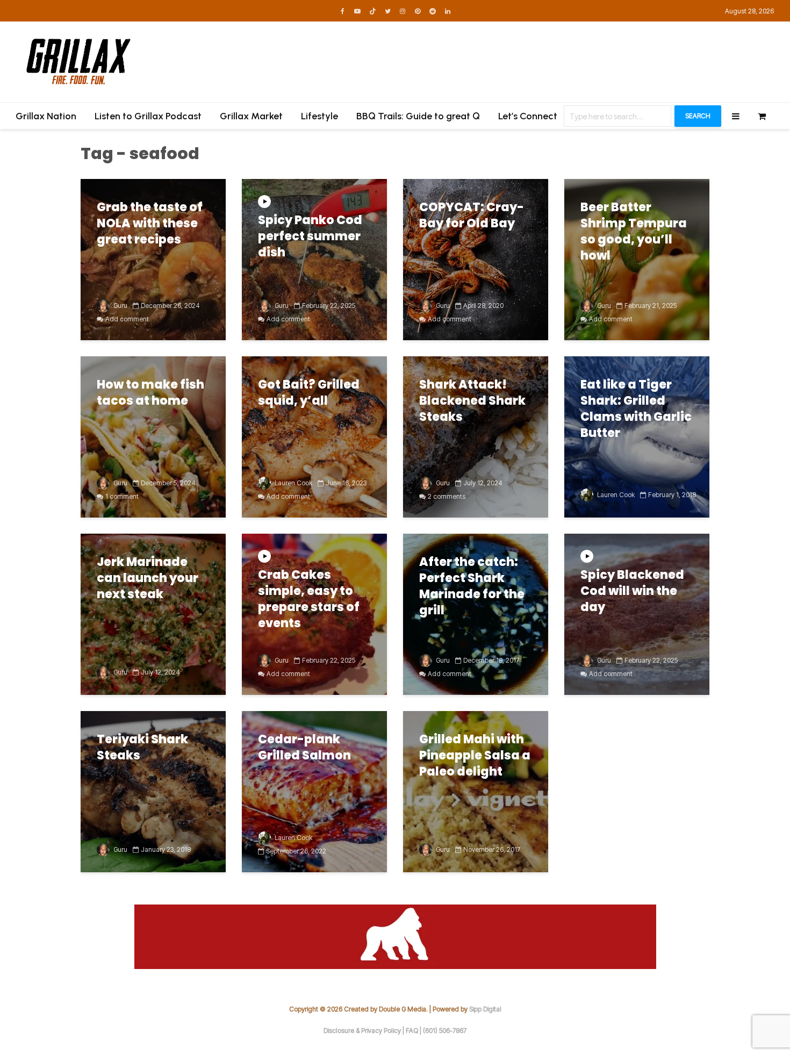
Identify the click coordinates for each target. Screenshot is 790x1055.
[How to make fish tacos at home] (153, 436)
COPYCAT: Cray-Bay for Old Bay (471, 215)
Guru (119, 306)
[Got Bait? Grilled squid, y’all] (314, 436)
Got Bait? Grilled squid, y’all (309, 393)
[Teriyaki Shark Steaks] (153, 791)
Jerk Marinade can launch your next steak (147, 578)
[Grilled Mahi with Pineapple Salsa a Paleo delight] (475, 791)
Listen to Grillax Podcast (148, 116)
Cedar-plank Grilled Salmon (304, 747)
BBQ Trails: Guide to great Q (418, 116)
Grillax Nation (46, 116)
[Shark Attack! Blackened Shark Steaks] (475, 436)
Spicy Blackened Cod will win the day (632, 591)
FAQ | (414, 1031)
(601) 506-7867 (444, 1031)
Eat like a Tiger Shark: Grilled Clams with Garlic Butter (636, 409)
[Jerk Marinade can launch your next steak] (153, 613)
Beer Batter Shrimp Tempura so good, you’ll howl (633, 231)
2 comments (446, 496)
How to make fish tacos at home (150, 393)
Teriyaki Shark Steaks (142, 747)
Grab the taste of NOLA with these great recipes (150, 223)
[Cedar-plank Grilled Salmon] (314, 791)
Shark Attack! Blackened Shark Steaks (472, 401)
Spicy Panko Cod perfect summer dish (310, 236)
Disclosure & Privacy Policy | (365, 1031)
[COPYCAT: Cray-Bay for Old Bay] (475, 259)
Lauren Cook (292, 483)
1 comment (122, 496)
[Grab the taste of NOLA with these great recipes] (153, 259)
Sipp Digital (485, 1009)
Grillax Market (251, 116)
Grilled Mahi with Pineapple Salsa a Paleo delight (474, 755)
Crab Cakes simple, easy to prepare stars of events (309, 599)
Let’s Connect (527, 116)
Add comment (127, 319)
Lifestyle (319, 116)
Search (697, 116)
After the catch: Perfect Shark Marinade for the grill (472, 586)
